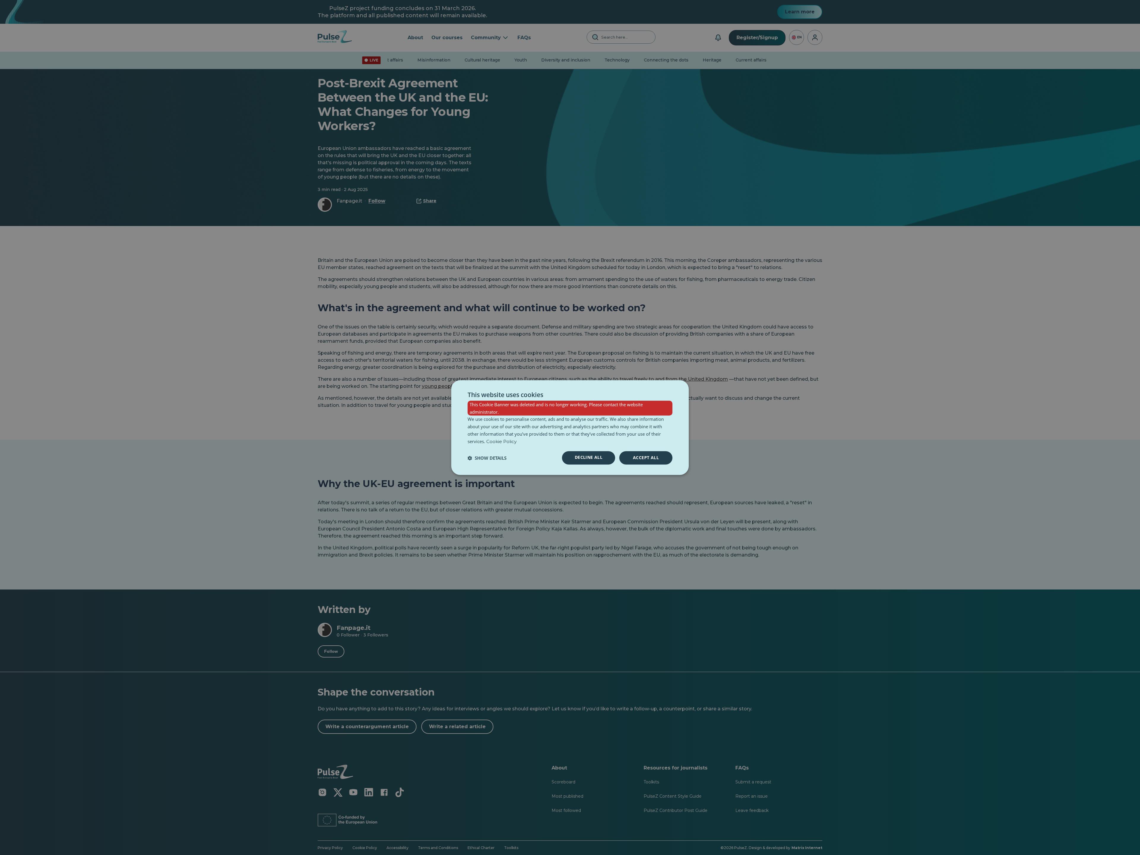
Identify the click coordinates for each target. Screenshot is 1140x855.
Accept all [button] (646, 458)
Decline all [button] (588, 457)
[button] (487, 458)
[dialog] (570, 427)
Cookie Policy (501, 441)
